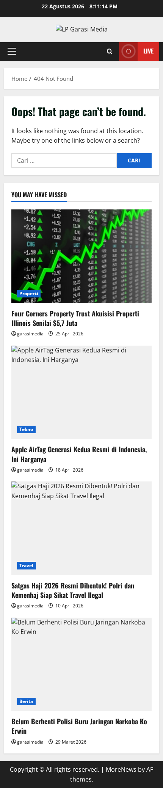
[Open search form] (110, 51)
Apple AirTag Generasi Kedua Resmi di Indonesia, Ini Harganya (79, 454)
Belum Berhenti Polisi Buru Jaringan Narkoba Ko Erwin (79, 726)
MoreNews (121, 769)
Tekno (26, 429)
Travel (26, 565)
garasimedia (30, 333)
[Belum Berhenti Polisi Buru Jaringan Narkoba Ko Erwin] (81, 664)
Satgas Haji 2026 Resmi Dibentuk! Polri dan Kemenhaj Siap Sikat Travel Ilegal (72, 590)
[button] (12, 51)
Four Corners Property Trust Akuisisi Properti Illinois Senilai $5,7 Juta (75, 318)
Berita (26, 701)
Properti (28, 293)
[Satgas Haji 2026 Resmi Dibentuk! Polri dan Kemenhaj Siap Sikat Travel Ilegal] (81, 528)
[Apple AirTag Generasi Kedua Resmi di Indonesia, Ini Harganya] (81, 392)
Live (148, 50)
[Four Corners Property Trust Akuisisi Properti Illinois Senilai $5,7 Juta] (81, 256)
